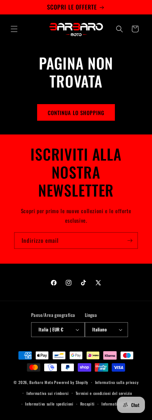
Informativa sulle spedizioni (49, 404)
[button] (14, 29)
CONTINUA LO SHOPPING (76, 112)
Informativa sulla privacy (117, 382)
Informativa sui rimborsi (48, 393)
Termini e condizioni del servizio (104, 393)
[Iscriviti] (130, 240)
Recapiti (87, 404)
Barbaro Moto (41, 382)
